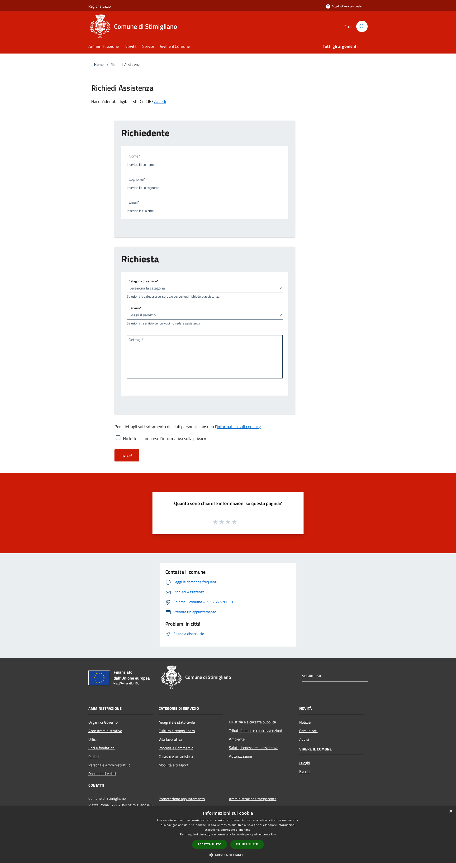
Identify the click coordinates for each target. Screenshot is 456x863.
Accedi (160, 101)
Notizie (305, 722)
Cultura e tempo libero (177, 731)
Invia (124, 455)
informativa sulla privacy (239, 426)
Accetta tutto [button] (210, 844)
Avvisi (304, 739)
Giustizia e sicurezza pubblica (252, 722)
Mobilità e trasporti (174, 765)
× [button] (450, 811)
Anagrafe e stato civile (177, 722)
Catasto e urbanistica (176, 756)
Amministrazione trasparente (252, 799)
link (273, 834)
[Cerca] (362, 26)
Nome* (134, 156)
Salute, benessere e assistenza (253, 747)
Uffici (92, 739)
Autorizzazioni (240, 756)
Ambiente (237, 739)
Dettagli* (136, 340)
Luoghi (304, 763)
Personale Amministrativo (109, 765)
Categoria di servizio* (143, 281)
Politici (93, 756)
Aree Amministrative (105, 731)
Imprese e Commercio (176, 748)
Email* (134, 202)
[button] (228, 855)
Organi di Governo (103, 722)
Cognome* (137, 179)
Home (99, 64)
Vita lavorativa (170, 739)
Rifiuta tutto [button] (247, 844)
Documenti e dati (102, 773)
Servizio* (135, 307)
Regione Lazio (99, 6)
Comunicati (308, 731)
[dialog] (228, 834)
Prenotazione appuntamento (182, 799)
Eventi (304, 771)
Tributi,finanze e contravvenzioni (255, 730)
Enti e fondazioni (101, 748)
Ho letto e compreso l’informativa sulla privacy (164, 438)
